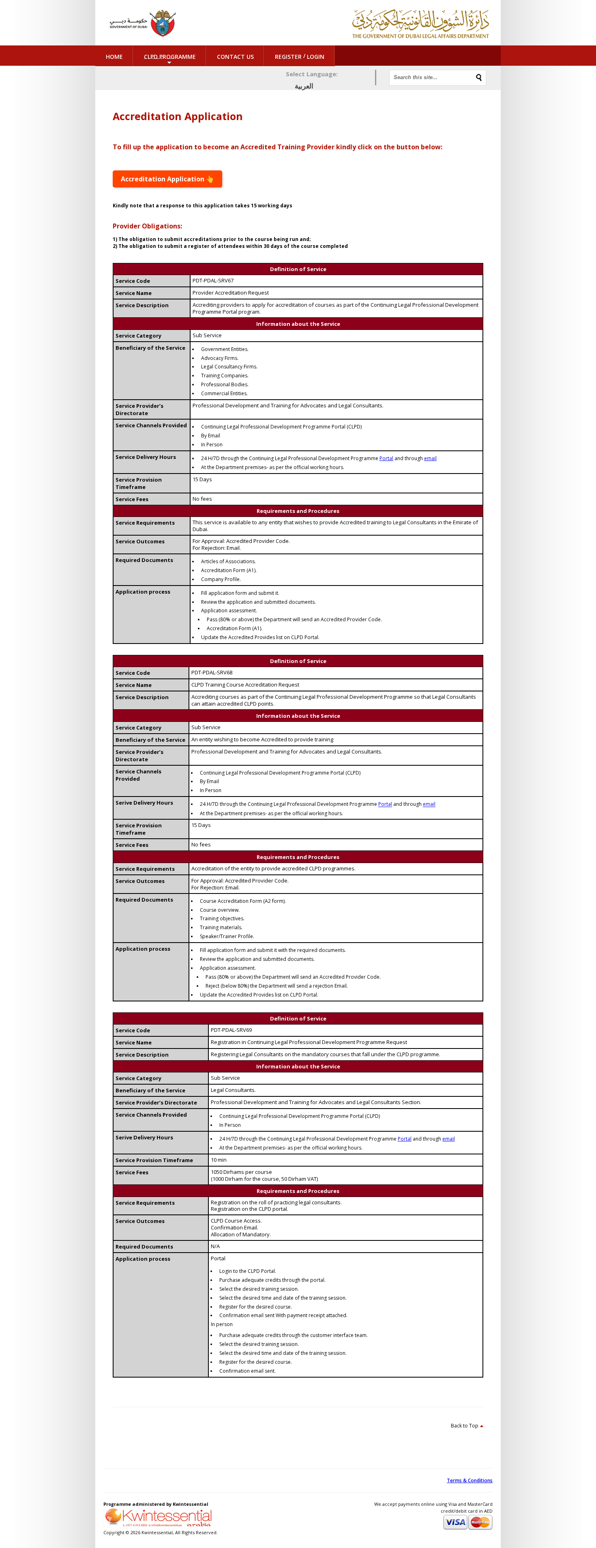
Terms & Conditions (470, 1480)
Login (315, 56)
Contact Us (235, 56)
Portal (386, 458)
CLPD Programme (170, 56)
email (430, 458)
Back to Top (464, 1425)
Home (114, 56)
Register (288, 56)
